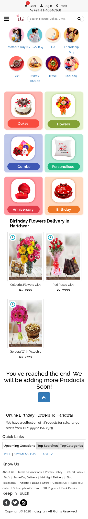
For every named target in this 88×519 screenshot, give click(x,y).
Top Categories (71, 445)
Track (62, 6)
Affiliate (24, 482)
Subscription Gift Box (26, 488)
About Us (8, 472)
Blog (69, 477)
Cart (31, 6)
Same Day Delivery (25, 477)
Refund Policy (74, 472)
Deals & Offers (40, 482)
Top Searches (47, 445)
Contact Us (59, 482)
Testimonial (9, 482)
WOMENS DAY (25, 454)
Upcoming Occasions (19, 445)
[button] (44, 397)
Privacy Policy (53, 472)
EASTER (47, 454)
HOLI (6, 454)
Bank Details (69, 488)
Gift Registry (50, 488)
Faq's (7, 477)
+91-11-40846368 (47, 10)
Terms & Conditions (30, 472)
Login (47, 6)
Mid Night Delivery (51, 477)
